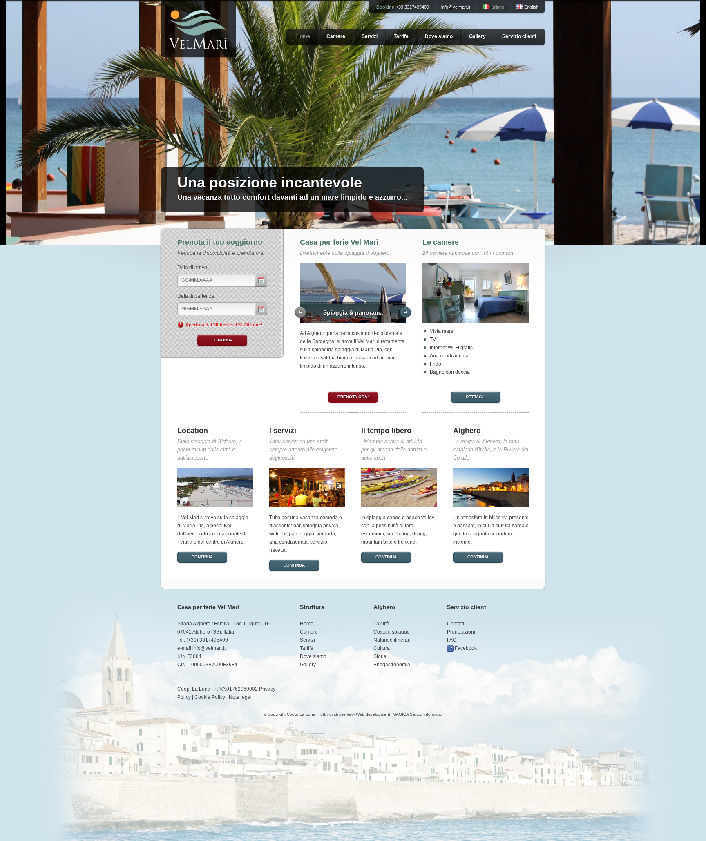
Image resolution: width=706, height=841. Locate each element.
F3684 (194, 656)
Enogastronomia (391, 664)
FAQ (451, 640)
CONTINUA (202, 557)
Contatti (455, 624)
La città (381, 624)
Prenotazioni (461, 632)
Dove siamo (439, 36)
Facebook (466, 648)
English (530, 6)
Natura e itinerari (392, 640)
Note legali (241, 697)
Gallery (477, 36)
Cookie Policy (209, 697)
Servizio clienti (519, 36)
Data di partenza (195, 296)
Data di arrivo (192, 267)
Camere (335, 36)
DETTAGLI (476, 397)
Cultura (381, 648)
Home (303, 36)
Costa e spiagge (391, 632)
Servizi (370, 36)
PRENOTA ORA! (353, 397)
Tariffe (401, 36)
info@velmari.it (455, 6)
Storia (380, 656)
